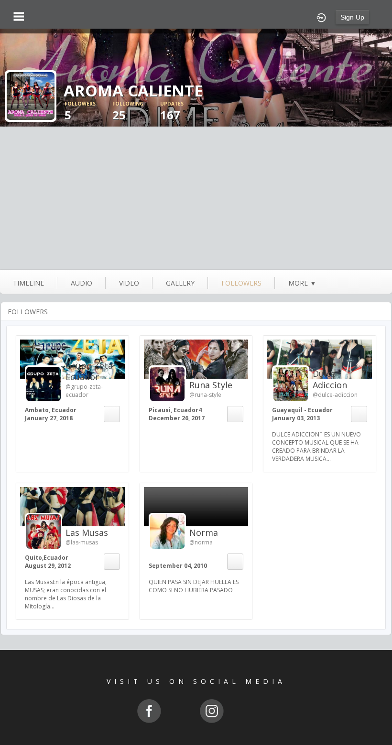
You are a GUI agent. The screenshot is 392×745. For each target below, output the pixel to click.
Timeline (28, 282)
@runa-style (205, 395)
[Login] (321, 17)
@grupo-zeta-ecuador (84, 391)
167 (172, 111)
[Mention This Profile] (111, 414)
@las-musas (81, 542)
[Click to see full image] (30, 95)
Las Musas (86, 532)
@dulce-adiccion (335, 395)
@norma (201, 542)
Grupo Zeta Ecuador (89, 371)
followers (241, 282)
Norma (203, 532)
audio (81, 282)
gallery (180, 282)
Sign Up (352, 17)
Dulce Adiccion (330, 379)
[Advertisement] (196, 198)
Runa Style (210, 385)
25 (127, 111)
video (129, 282)
